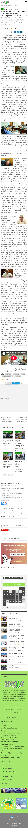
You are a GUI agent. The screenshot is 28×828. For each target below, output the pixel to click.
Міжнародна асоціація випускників (7, 376)
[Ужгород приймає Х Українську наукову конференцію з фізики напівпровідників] (8, 435)
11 (7, 595)
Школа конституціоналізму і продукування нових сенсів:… (16, 630)
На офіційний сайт (17, 817)
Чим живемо (18, 453)
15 (20, 595)
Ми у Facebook (8, 517)
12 (10, 595)
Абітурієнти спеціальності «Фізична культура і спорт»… (17, 636)
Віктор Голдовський (8, 374)
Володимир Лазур (16, 374)
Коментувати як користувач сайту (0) (10, 483)
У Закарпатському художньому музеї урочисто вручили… (17, 660)
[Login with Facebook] (2, 503)
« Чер (4, 607)
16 (23, 595)
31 (4, 604)
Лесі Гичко (15, 825)
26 (10, 601)
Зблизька (17, 432)
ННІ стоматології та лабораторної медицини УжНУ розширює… (16, 648)
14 (17, 595)
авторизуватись (5, 490)
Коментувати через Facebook (8, 485)
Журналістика (9, 776)
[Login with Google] (5, 503)
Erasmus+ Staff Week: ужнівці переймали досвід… (15, 654)
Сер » (7, 607)
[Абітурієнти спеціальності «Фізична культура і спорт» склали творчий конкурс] (4, 637)
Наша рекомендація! (11, 539)
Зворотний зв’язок (14, 819)
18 (7, 598)
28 (17, 601)
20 (14, 598)
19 (10, 598)
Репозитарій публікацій (11, 774)
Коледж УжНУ (9, 779)
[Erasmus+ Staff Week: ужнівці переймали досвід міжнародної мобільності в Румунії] (4, 655)
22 (20, 598)
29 (20, 601)
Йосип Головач (23, 374)
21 (17, 598)
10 (4, 595)
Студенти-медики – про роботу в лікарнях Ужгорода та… (16, 642)
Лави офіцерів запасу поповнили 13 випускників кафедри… (17, 666)
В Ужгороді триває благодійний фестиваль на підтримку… (16, 623)
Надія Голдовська (18, 376)
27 (14, 601)
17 (4, 598)
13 (13, 595)
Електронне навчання (11, 771)
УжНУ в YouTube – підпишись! (14, 526)
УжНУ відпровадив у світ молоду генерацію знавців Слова (6, 421)
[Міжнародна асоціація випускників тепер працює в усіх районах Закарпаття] (8, 456)
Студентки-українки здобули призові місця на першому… (17, 617)
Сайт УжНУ (8, 766)
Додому (8, 817)
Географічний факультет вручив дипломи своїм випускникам (21, 421)
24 (4, 601)
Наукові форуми (7, 432)
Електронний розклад (11, 769)
